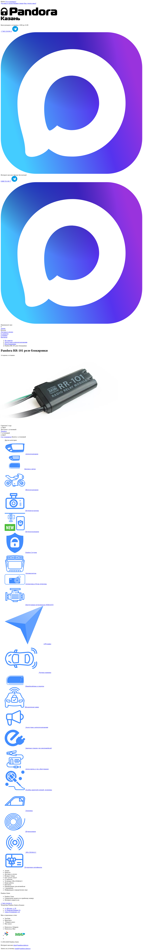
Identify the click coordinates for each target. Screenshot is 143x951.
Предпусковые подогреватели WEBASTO (39, 605)
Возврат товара (18, 3)
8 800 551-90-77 (6, 181)
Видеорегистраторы (32, 510)
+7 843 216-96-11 (6, 31)
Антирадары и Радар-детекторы (36, 584)
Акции (3, 328)
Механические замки (32, 707)
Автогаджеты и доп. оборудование (37, 769)
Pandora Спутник (31, 552)
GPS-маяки (47, 644)
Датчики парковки (44, 672)
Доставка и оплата (7, 3)
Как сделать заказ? (30, 3)
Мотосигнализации (31, 490)
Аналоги (4, 431)
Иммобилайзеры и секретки (34, 686)
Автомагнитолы (30, 573)
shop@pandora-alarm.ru (20, 945)
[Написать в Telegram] (15, 31)
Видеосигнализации (32, 531)
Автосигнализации (31, 454)
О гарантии (4, 334)
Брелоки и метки (30, 469)
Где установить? (10, 1)
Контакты (4, 337)
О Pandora (4, 335)
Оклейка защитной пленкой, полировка (38, 790)
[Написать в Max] (71, 173)
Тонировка (29, 810)
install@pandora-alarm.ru (22, 948)
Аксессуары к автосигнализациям (36, 727)
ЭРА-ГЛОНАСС (30, 852)
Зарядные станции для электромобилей (38, 748)
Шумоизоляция (30, 831)
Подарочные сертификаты (33, 867)
